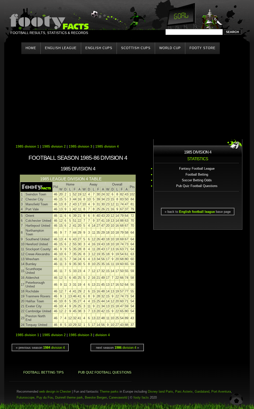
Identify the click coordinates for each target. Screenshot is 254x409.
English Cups (98, 48)
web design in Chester (55, 391)
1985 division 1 (27, 146)
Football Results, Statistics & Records (49, 33)
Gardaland (202, 391)
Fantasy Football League (197, 168)
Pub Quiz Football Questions (197, 186)
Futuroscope (25, 397)
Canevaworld (118, 397)
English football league (197, 212)
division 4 (102, 335)
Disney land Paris (160, 391)
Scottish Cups (136, 48)
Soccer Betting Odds (197, 180)
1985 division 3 (80, 146)
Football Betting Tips (43, 372)
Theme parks (109, 391)
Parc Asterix (184, 391)
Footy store (203, 48)
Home (31, 48)
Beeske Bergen (96, 397)
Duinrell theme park (69, 397)
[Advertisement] (127, 94)
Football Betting (197, 174)
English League (61, 48)
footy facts (141, 397)
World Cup (170, 48)
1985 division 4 (107, 146)
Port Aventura (221, 391)
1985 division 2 (54, 146)
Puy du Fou (44, 397)
